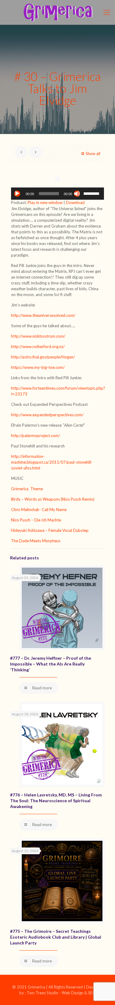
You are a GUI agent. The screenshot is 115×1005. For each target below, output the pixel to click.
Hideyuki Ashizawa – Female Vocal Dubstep (50, 530)
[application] (57, 193)
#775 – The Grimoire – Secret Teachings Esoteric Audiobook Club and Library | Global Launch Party (55, 937)
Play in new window (45, 202)
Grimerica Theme (27, 488)
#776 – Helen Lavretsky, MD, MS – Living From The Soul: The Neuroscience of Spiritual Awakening (56, 800)
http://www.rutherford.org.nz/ (38, 346)
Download (75, 202)
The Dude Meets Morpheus (35, 540)
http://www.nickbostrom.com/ (38, 336)
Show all (93, 153)
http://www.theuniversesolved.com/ (43, 315)
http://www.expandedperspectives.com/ (47, 414)
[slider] (92, 192)
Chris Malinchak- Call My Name (39, 509)
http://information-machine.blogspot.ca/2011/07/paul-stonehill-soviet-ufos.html (52, 462)
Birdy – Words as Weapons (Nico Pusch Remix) (52, 499)
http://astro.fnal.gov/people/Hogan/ (43, 356)
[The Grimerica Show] (57, 12)
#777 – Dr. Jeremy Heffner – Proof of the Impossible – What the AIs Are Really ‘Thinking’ (50, 663)
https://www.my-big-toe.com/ (38, 367)
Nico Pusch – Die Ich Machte (36, 519)
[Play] (17, 194)
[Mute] (77, 194)
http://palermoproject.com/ (35, 435)
